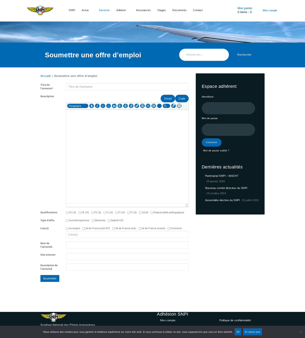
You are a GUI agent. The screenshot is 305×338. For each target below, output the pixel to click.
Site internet (47, 254)
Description (47, 96)
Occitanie (177, 228)
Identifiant (207, 96)
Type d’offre (47, 220)
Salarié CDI (118, 220)
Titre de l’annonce (46, 86)
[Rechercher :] (204, 55)
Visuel (168, 98)
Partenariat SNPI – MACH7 (221, 175)
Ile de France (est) (127, 228)
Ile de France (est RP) (98, 228)
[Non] (300, 332)
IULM (146, 212)
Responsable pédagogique (170, 212)
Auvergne (75, 228)
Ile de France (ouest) (155, 228)
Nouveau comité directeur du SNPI (226, 187)
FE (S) (99, 212)
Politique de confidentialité (235, 320)
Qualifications (48, 212)
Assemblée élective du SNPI (222, 200)
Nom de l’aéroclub (46, 245)
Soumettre (50, 278)
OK (238, 331)
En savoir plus (252, 331)
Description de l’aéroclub (49, 267)
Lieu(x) (44, 228)
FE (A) (74, 212)
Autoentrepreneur (80, 220)
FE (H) (86, 212)
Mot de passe (210, 118)
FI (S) (134, 212)
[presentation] (77, 106)
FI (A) (111, 212)
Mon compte (167, 320)
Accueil (45, 76)
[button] (77, 106)
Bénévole (101, 220)
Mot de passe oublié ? (216, 150)
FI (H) (122, 212)
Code (182, 98)
